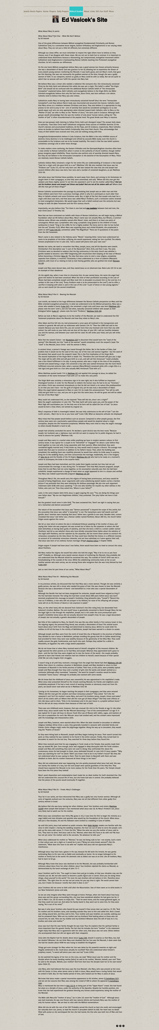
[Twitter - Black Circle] (120, 1026)
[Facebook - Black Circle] (117, 1026)
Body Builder (93, 825)
